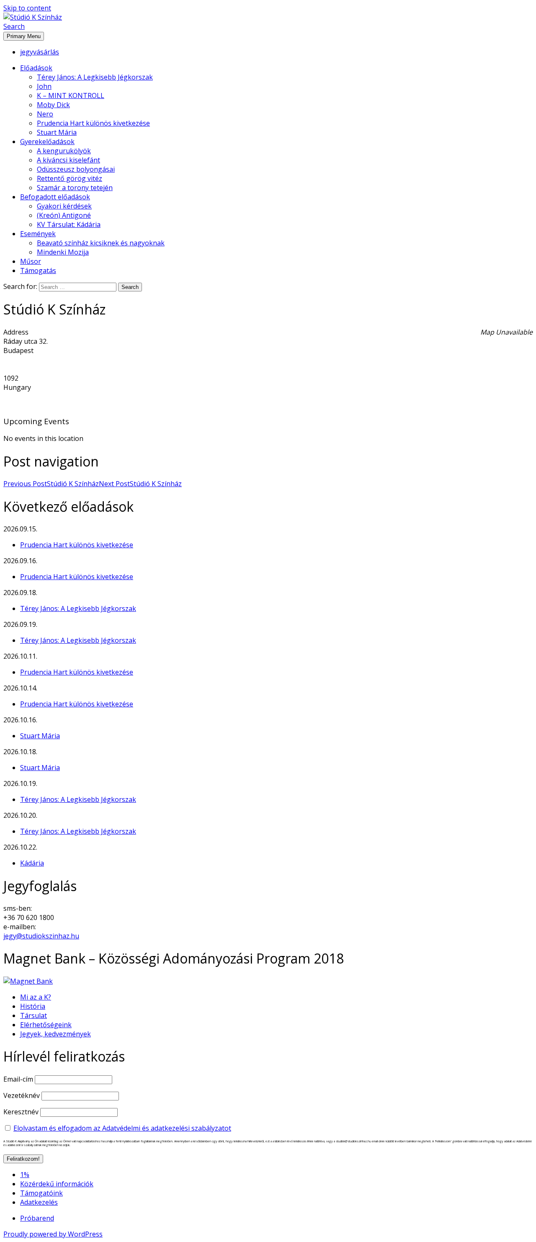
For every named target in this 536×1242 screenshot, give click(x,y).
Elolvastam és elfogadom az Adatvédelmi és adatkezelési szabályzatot (122, 1128)
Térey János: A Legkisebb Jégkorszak (95, 77)
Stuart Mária (57, 132)
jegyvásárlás (39, 52)
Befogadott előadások (55, 196)
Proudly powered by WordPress (53, 1234)
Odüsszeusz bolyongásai (76, 169)
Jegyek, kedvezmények (55, 1033)
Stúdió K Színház (51, 483)
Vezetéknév (21, 1095)
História (32, 1006)
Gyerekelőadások (47, 141)
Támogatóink (41, 1193)
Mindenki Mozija (63, 252)
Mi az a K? (35, 997)
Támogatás (38, 270)
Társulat (33, 1015)
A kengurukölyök (64, 150)
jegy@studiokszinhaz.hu (41, 936)
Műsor (30, 261)
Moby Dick (53, 104)
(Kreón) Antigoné (64, 215)
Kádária (32, 863)
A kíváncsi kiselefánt (68, 160)
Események (38, 233)
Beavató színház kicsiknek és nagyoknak (101, 242)
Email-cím (18, 1079)
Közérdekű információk (56, 1183)
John (44, 86)
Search (14, 26)
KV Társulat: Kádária (68, 224)
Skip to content (27, 8)
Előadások (36, 67)
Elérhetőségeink (46, 1024)
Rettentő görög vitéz (69, 178)
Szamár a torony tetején (75, 187)
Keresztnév (21, 1111)
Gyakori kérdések (64, 206)
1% (24, 1174)
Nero (45, 114)
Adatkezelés (39, 1202)
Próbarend (37, 1218)
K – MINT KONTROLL (70, 95)
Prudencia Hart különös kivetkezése (93, 123)
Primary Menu (24, 36)
